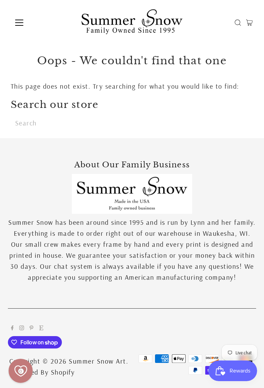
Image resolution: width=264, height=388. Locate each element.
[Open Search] (238, 23)
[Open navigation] (39, 22)
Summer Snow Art (97, 361)
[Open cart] (249, 22)
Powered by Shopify (43, 372)
